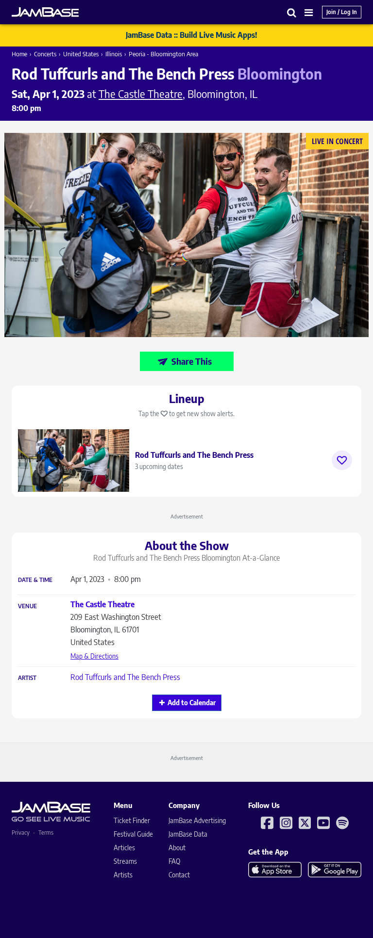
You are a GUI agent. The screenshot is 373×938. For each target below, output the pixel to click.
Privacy (21, 832)
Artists (123, 875)
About (177, 847)
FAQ (174, 861)
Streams (125, 861)
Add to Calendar (192, 702)
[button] (292, 12)
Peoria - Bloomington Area (163, 54)
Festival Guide (133, 834)
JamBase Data (188, 834)
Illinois (113, 54)
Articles (124, 847)
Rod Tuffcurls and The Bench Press (125, 677)
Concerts (45, 54)
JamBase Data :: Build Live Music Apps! (191, 35)
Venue (27, 606)
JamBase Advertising (197, 820)
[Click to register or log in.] (342, 460)
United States (81, 54)
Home (19, 54)
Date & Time (35, 580)
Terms (45, 832)
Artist (27, 678)
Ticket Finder (132, 820)
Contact (179, 875)
